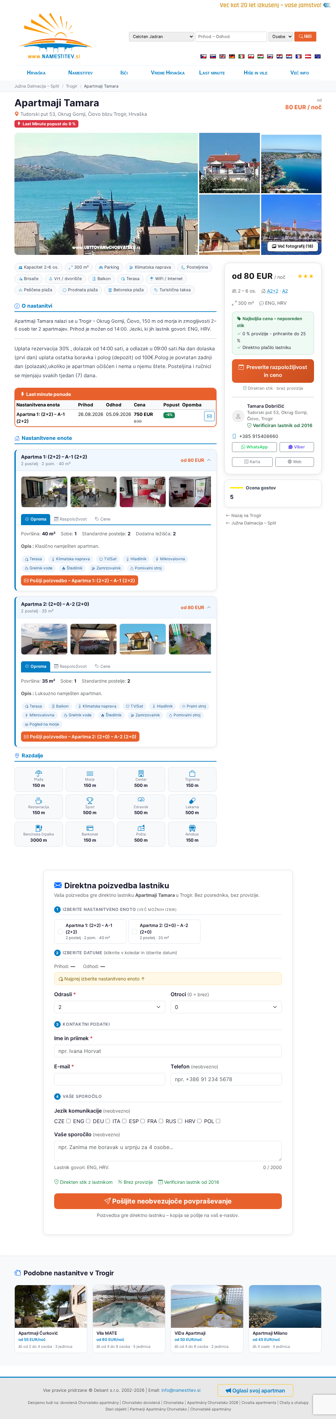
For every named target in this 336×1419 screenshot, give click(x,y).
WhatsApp (257, 446)
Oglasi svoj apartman (258, 1390)
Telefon (194, 1066)
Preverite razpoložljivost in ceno (276, 371)
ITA (117, 1121)
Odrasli (65, 994)
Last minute (212, 72)
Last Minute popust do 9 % (49, 123)
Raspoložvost (73, 519)
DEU (99, 1121)
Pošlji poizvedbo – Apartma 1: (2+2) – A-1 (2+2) (82, 580)
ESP (134, 1121)
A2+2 (272, 291)
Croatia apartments (259, 1402)
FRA (153, 1121)
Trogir (71, 86)
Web (297, 461)
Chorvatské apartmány (210, 1409)
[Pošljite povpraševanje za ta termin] (209, 416)
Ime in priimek (73, 1038)
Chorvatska (173, 1402)
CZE (60, 1121)
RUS (172, 1121)
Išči (307, 36)
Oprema (38, 519)
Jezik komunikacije (92, 1110)
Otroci (190, 994)
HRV (191, 1121)
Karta (255, 461)
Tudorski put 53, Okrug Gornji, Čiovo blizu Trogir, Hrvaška (83, 114)
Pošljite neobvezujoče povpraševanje (172, 1201)
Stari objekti (116, 1409)
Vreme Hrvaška (168, 72)
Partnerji (137, 1409)
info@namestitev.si (180, 1389)
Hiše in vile (255, 72)
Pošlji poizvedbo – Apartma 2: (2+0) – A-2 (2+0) (83, 736)
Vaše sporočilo (87, 1134)
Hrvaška (36, 72)
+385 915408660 (258, 436)
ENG (79, 1121)
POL (210, 1121)
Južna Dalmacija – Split (36, 86)
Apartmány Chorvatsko (166, 1409)
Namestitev (80, 72)
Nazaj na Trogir (246, 515)
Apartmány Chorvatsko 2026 (212, 1402)
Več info (299, 72)
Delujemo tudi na (43, 1402)
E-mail (64, 1066)
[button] (273, 493)
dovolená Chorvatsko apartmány (89, 1402)
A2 (285, 291)
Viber (299, 446)
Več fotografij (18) (295, 246)
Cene (105, 519)
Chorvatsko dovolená (141, 1402)
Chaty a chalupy (294, 1402)
